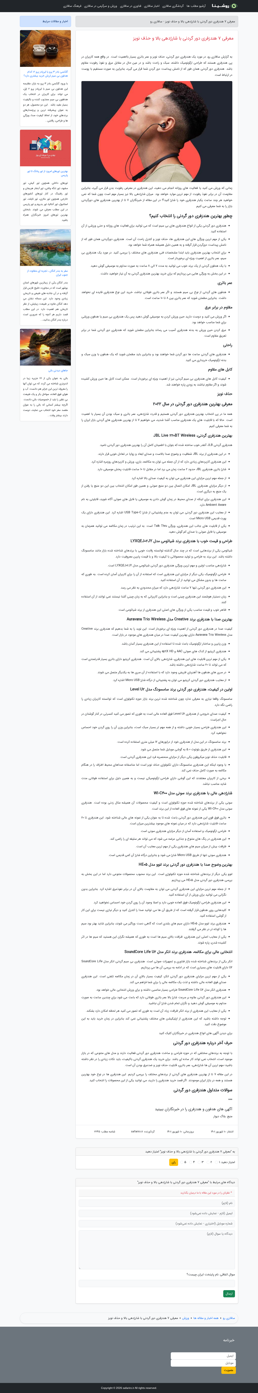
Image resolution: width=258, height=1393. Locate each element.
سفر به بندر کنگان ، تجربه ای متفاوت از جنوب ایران (47, 273)
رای (174, 1162)
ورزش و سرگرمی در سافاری (100, 6)
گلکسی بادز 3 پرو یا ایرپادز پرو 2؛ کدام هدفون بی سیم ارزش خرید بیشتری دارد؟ (46, 74)
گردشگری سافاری (173, 6)
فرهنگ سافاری (72, 6)
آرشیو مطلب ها (196, 6)
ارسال (229, 1293)
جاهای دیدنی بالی (58, 371)
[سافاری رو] (224, 6)
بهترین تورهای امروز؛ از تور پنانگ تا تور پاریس (47, 173)
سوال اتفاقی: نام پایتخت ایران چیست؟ (211, 1274)
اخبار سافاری (151, 6)
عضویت (228, 1370)
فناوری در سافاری (130, 6)
